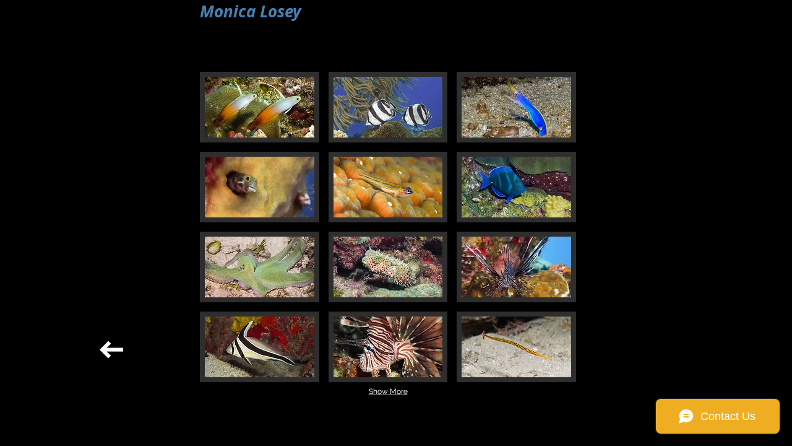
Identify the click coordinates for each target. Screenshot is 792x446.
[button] (259, 107)
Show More (388, 391)
